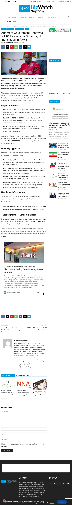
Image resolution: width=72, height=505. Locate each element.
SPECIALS (53, 17)
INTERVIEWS (41, 17)
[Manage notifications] (4, 500)
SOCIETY (27, 29)
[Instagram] (5, 1)
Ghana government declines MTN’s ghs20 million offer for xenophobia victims (59, 125)
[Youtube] (15, 1)
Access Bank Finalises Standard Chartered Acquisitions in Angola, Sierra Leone (11, 330)
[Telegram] (29, 47)
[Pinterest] (12, 47)
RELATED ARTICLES (8, 375)
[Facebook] (2, 1)
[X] (12, 1)
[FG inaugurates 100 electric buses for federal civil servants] (53, 145)
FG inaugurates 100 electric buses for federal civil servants (63, 145)
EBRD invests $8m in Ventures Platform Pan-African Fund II (63, 195)
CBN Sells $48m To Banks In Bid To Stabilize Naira (37, 329)
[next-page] (5, 399)
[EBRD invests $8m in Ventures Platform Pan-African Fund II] (53, 195)
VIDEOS (48, 17)
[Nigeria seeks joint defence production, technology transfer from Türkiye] (53, 165)
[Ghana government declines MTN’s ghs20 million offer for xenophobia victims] (60, 113)
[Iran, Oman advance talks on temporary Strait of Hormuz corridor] (53, 154)
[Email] (25, 47)
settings (52, 503)
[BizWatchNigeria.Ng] (36, 9)
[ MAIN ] (8, 26)
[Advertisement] (24, 303)
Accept (62, 502)
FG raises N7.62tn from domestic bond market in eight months (39, 393)
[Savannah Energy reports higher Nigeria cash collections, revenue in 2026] (24, 384)
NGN (60, 94)
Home (2, 26)
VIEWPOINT (32, 17)
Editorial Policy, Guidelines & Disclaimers (54, 1)
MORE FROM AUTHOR (22, 375)
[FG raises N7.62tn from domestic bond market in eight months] (40, 384)
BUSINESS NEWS (15, 17)
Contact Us (68, 1)
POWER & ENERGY (19, 29)
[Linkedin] (9, 1)
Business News (10, 29)
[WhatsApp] (16, 47)
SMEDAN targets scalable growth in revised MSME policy (7, 392)
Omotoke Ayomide (8, 42)
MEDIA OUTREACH (11, 21)
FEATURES (23, 17)
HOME (8, 17)
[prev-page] (2, 399)
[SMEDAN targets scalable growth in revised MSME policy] (8, 384)
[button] (68, 17)
